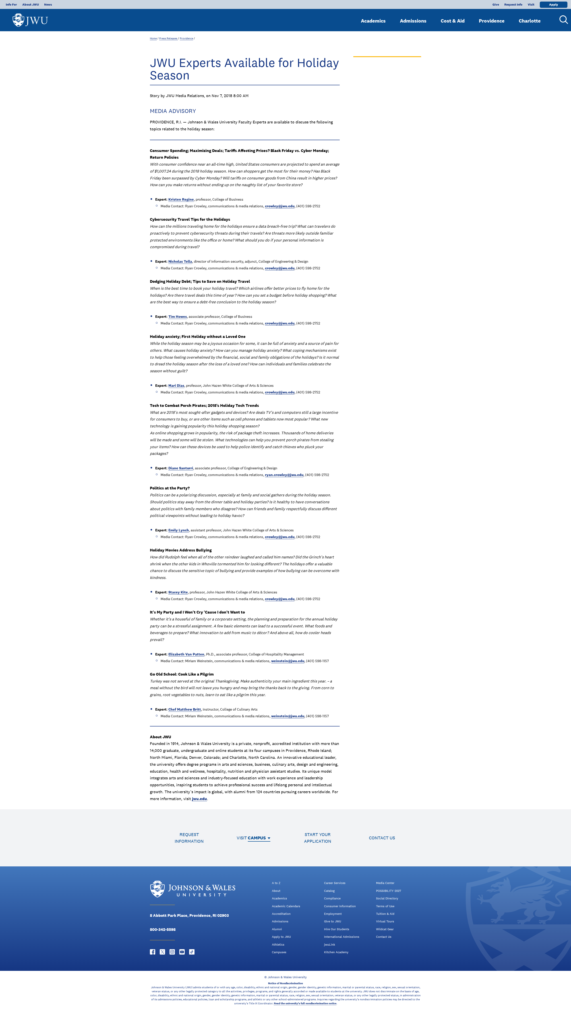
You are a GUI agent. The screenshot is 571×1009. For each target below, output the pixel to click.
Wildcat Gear (385, 929)
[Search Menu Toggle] (562, 19)
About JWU (30, 4)
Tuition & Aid (385, 914)
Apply (553, 4)
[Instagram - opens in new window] (172, 951)
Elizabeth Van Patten (186, 654)
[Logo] (30, 18)
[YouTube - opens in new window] (182, 951)
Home (153, 38)
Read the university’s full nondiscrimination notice (305, 1003)
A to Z (276, 883)
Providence (492, 21)
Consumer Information (340, 906)
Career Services (334, 883)
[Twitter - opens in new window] (162, 951)
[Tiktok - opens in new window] (191, 951)
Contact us (382, 838)
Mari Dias (176, 385)
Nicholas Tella (180, 261)
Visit (531, 4)
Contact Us (383, 937)
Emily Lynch (178, 530)
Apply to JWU (281, 937)
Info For (11, 4)
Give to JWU (332, 921)
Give (495, 4)
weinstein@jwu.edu (287, 661)
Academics (373, 21)
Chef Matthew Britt (184, 709)
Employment (333, 914)
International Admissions (341, 937)
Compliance (332, 898)
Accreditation (281, 914)
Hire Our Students (336, 929)
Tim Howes (177, 316)
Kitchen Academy (336, 952)
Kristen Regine (181, 199)
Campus (257, 838)
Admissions (413, 21)
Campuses (279, 952)
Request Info (513, 4)
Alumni (277, 929)
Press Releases (168, 38)
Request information (189, 838)
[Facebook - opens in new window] (152, 951)
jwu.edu (199, 798)
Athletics (278, 944)
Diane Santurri (180, 468)
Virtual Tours (385, 921)
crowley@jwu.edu (279, 206)
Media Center (385, 883)
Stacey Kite (178, 592)
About (276, 891)
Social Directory (387, 898)
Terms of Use (385, 906)
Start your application (317, 838)
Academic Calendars (286, 906)
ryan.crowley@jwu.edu (284, 474)
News (48, 4)
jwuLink (329, 944)
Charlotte (530, 21)
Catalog (329, 891)
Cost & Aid (453, 21)
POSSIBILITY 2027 (388, 891)
